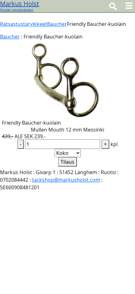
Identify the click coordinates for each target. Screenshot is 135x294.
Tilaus (67, 161)
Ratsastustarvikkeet (23, 24)
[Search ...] (113, 6)
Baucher (57, 24)
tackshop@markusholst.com (66, 179)
